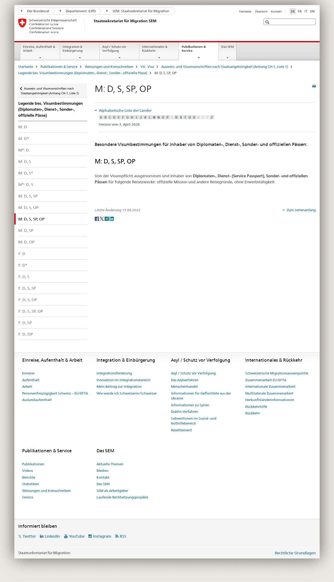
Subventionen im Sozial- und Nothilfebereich (193, 421)
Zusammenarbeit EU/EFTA (265, 380)
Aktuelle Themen (110, 464)
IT (306, 11)
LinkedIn (52, 536)
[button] (267, 22)
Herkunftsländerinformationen (269, 400)
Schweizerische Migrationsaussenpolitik (276, 373)
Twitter (29, 536)
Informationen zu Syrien (190, 405)
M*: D (23, 150)
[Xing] (107, 218)
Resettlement (181, 430)
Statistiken (30, 484)
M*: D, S (25, 184)
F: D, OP (25, 334)
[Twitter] (102, 218)
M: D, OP (26, 241)
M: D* (23, 138)
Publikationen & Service (194, 50)
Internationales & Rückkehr (154, 48)
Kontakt (276, 11)
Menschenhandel (184, 386)
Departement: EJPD (80, 11)
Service (27, 497)
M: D (22, 126)
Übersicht (261, 11)
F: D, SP (25, 322)
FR (300, 11)
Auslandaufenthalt (37, 400)
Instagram (102, 536)
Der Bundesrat (37, 11)
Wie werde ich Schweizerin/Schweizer (127, 393)
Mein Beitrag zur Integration (119, 386)
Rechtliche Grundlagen (295, 552)
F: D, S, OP (27, 299)
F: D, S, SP (27, 288)
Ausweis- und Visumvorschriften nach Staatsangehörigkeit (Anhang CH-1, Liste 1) (224, 66)
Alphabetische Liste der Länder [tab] (125, 110)
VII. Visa (147, 66)
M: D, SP (25, 230)
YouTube (77, 536)
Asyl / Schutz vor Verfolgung (114, 48)
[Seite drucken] (314, 86)
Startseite (245, 11)
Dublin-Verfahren (184, 411)
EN (312, 11)
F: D (21, 253)
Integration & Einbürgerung (72, 48)
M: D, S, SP (28, 195)
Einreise (28, 373)
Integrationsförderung (114, 373)
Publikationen (33, 464)
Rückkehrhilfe (256, 406)
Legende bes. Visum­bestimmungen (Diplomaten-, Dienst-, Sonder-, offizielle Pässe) (82, 73)
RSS (123, 536)
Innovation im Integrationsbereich (124, 380)
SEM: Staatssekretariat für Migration (140, 11)
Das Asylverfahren (185, 380)
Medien (103, 470)
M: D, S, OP (28, 207)
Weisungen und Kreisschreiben (109, 66)
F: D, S (23, 276)
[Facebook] (97, 218)
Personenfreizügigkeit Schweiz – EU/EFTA (55, 393)
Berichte (28, 477)
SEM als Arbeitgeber (112, 491)
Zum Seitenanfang (301, 210)
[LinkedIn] (112, 218)
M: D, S (24, 161)
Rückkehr (252, 413)
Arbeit (27, 386)
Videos (27, 470)
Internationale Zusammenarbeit (270, 386)
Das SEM (227, 47)
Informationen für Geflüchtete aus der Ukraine (201, 396)
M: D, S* (25, 173)
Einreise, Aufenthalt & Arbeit (39, 48)
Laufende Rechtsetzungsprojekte (122, 497)
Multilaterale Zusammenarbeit (269, 393)
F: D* (22, 265)
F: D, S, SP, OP (30, 311)
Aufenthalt (30, 380)
